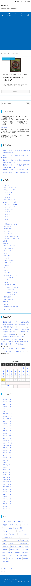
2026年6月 (7, 404)
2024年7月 (7, 423)
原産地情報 (5, 546)
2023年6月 (7, 455)
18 (7, 377)
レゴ (6, 280)
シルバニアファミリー (11, 275)
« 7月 (7, 386)
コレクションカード (9, 202)
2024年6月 (7, 426)
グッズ (7, 231)
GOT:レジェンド (10, 187)
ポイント (7, 250)
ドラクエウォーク (10, 199)
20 (15, 377)
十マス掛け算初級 (22, 543)
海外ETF (9, 552)
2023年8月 (7, 450)
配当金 (7, 309)
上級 (22, 540)
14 (19, 374)
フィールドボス (22, 534)
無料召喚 (17, 552)
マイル (6, 253)
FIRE (3, 522)
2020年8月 (7, 491)
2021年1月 (6, 479)
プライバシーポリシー (7, 568)
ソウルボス (21, 531)
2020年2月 (7, 506)
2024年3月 (7, 433)
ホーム (4, 53)
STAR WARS (8, 229)
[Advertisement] (15, 33)
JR (14, 522)
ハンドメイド (8, 277)
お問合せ (3, 571)
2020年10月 (7, 487)
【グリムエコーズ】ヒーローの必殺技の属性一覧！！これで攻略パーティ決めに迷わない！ (14, 343)
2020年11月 (7, 484)
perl (7, 265)
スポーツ (8, 212)
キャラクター (9, 209)
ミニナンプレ (12, 292)
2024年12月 (7, 414)
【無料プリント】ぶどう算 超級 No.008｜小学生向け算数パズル (15, 156)
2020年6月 (7, 496)
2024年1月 (7, 438)
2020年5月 (7, 499)
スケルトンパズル (13, 287)
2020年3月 (7, 504)
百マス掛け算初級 (22, 555)
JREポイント (21, 522)
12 (11, 374)
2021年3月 (7, 474)
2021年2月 (6, 477)
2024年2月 (7, 435)
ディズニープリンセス (8, 534)
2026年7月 (7, 401)
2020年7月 (7, 494)
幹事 (26, 546)
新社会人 (4, 549)
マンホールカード (18, 74)
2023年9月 (7, 448)
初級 (3, 543)
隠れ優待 (25, 558)
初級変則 (11, 543)
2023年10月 (7, 445)
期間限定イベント (15, 549)
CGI (7, 258)
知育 (6, 282)
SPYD (11, 525)
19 (11, 377)
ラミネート (16, 540)
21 (19, 377)
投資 (6, 302)
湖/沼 (7, 219)
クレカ (26, 528)
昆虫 (7, 214)
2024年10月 (7, 418)
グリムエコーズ (9, 190)
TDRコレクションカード (11, 204)
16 (27, 374)
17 (3, 377)
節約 (6, 270)
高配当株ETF (5, 561)
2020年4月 (7, 501)
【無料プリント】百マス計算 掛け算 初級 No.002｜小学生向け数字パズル (15, 161)
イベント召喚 (18, 528)
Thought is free (25, 581)
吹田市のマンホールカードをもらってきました (15, 336)
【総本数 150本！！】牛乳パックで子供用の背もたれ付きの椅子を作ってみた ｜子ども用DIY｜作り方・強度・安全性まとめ (15, 324)
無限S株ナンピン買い (11, 306)
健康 (5, 241)
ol (27, 522)
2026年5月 (7, 406)
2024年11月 (7, 416)
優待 (6, 304)
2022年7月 (6, 460)
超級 (8, 558)
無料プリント (10, 284)
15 (23, 374)
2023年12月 (7, 440)
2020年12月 (7, 482)
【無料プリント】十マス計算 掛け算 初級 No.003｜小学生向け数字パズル (15, 151)
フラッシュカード (7, 537)
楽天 (6, 267)
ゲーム (6, 185)
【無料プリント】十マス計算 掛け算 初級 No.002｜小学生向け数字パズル (15, 166)
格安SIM (25, 549)
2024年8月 (7, 421)
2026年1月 (6, 411)
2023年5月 (7, 457)
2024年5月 (7, 428)
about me (4, 127)
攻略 (7, 197)
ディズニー (7, 226)
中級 (27, 540)
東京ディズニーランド (12, 238)
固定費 (21, 546)
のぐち (21, 334)
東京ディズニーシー (11, 236)
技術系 (7, 255)
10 (3, 374)
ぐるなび (10, 528)
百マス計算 (11, 294)
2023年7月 (7, 452)
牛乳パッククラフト (7, 555)
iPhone (8, 263)
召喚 (8, 195)
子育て (6, 272)
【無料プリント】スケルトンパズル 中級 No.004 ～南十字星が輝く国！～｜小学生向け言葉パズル (15, 171)
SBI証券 (4, 525)
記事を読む (15, 91)
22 (23, 377)
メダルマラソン (6, 540)
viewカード (24, 525)
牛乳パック (25, 552)
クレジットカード (10, 246)
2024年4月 (7, 431)
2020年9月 (7, 489)
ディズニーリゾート (10, 233)
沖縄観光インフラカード (11, 224)
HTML (9, 522)
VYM (3, 528)
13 (15, 374)
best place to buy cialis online (12, 339)
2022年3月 (7, 462)
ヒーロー (8, 192)
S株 (17, 525)
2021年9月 (6, 467)
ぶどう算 (10, 289)
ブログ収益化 (8, 248)
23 (28, 377)
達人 (13, 558)
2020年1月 (7, 508)
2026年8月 (7, 399)
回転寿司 (13, 546)
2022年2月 (7, 465)
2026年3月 (7, 409)
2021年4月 (7, 472)
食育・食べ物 (8, 299)
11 (7, 374)
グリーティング (6, 531)
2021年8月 (6, 469)
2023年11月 (7, 443)
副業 (5, 243)
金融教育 (7, 297)
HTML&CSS (9, 260)
